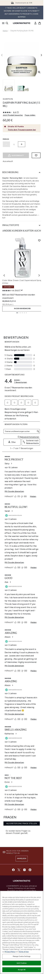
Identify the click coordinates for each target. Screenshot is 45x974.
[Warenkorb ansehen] (39, 23)
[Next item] (39, 275)
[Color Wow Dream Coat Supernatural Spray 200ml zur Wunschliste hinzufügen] (39, 240)
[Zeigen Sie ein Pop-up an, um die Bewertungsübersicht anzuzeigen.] (22, 290)
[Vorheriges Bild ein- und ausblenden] (2, 55)
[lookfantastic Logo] (21, 23)
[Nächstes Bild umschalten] (41, 55)
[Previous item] (4, 275)
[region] (21, 932)
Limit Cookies (22, 963)
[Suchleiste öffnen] (7, 23)
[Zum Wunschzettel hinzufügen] (36, 155)
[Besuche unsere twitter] (19, 870)
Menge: (6, 139)
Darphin (8, 99)
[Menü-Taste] (2, 23)
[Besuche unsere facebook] (13, 870)
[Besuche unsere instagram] (24, 870)
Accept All (21, 970)
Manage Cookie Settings (21, 956)
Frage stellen (30, 115)
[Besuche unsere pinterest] (30, 870)
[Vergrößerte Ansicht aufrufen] (39, 72)
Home (5, 31)
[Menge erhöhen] (21, 144)
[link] (35, 23)
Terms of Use (24, 952)
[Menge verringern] (6, 144)
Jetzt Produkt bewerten (13, 115)
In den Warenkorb (22, 309)
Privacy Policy (10, 952)
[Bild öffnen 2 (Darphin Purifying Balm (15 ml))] (23, 85)
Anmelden (21, 859)
